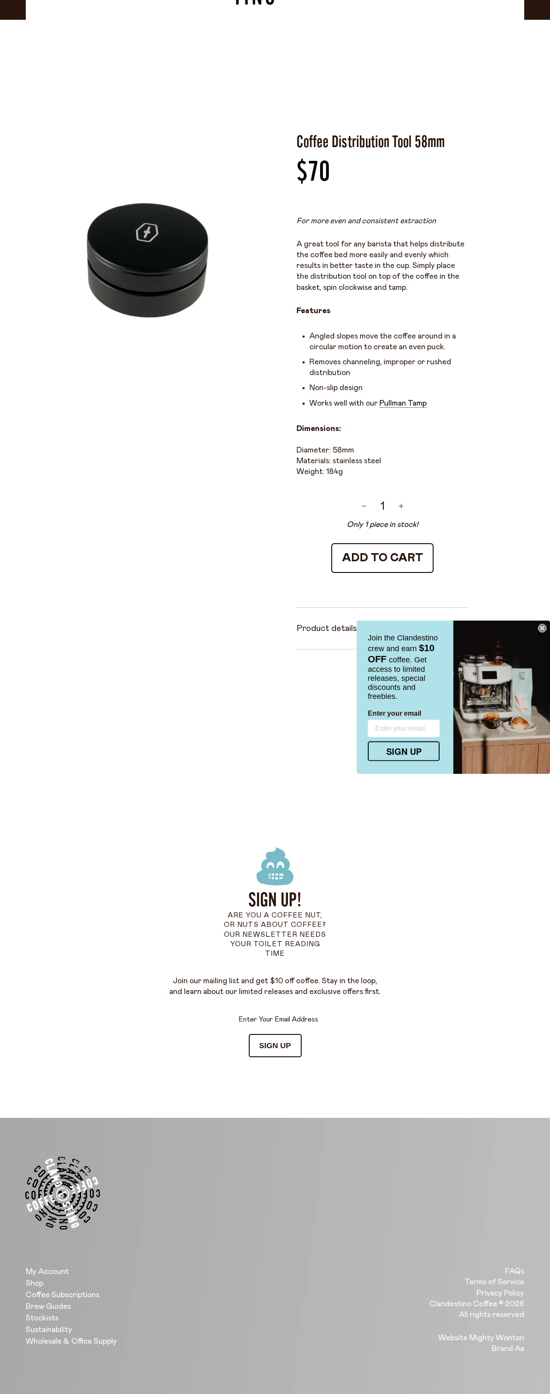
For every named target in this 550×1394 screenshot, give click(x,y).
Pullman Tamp (403, 403)
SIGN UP (275, 1045)
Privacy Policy (500, 1293)
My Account (47, 1272)
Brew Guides (48, 1307)
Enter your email (394, 713)
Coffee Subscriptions (62, 1295)
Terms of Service (494, 1282)
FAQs (514, 1271)
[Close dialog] (542, 628)
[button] (156, 1313)
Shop (34, 1283)
